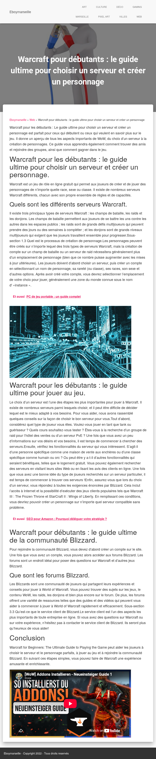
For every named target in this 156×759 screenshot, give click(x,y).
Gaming (137, 6)
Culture (101, 6)
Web (139, 16)
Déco (119, 6)
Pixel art (104, 16)
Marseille (82, 16)
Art (84, 6)
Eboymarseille (18, 120)
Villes (123, 16)
